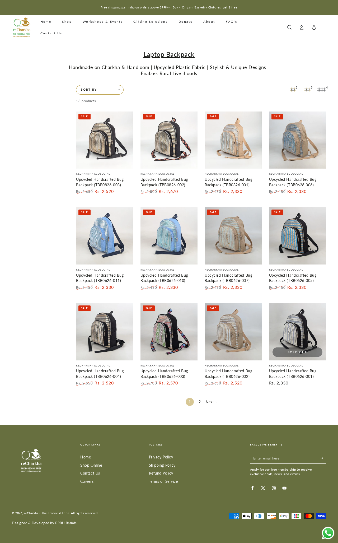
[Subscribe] (323, 458)
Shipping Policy (162, 465)
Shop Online (91, 465)
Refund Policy (161, 473)
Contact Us (90, 473)
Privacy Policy (161, 457)
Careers (86, 481)
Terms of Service (163, 481)
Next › (211, 402)
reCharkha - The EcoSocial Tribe (46, 513)
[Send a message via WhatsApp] (328, 533)
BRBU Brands (66, 523)
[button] (289, 27)
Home (85, 457)
